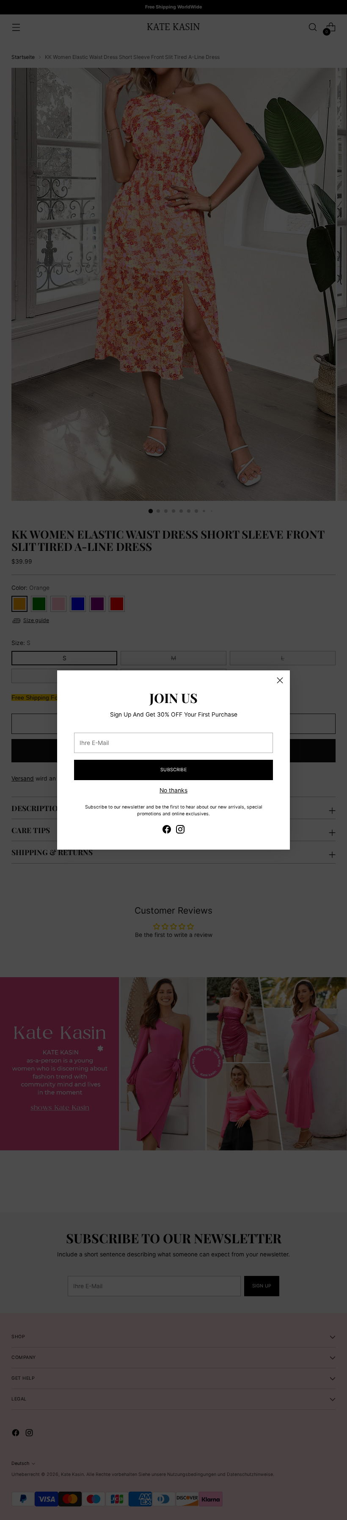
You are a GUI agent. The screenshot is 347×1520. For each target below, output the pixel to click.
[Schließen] (279, 680)
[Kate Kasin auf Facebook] (167, 830)
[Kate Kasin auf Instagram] (180, 830)
